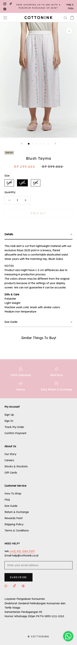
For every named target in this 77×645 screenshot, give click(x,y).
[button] (38, 234)
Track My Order (14, 427)
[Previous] (21, 143)
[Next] (55, 143)
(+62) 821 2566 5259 (22, 551)
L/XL (22, 182)
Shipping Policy (13, 524)
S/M (9, 182)
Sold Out (38, 213)
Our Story (10, 454)
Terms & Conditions (16, 530)
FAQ (7, 499)
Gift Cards (10, 472)
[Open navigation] (5, 17)
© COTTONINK (38, 636)
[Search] (65, 17)
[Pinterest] (4, 9)
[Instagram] (4, 3)
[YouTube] (11, 3)
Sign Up (9, 414)
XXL (35, 182)
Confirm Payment (15, 433)
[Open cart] (72, 17)
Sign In (8, 421)
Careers (9, 460)
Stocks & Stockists (16, 466)
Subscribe (18, 577)
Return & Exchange (16, 512)
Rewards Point (13, 518)
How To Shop (12, 493)
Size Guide (10, 506)
